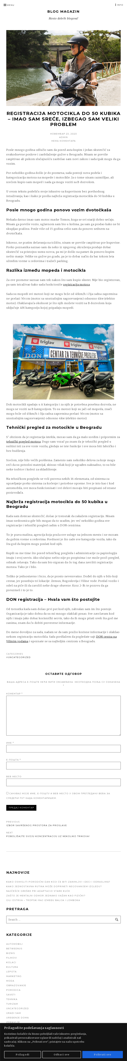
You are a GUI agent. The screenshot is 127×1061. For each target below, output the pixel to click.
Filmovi (11, 958)
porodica (13, 990)
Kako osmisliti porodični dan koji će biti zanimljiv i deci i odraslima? (58, 882)
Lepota (11, 971)
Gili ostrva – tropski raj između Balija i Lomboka (43, 900)
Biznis (10, 953)
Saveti (11, 994)
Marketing (14, 976)
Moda (10, 981)
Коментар (14, 693)
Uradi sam (13, 1013)
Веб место (14, 776)
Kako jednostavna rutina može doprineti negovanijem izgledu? (54, 886)
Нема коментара (63, 141)
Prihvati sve (102, 1054)
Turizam (12, 1004)
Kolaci (11, 962)
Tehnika (12, 999)
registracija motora (76, 284)
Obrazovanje (16, 985)
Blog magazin (63, 11)
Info (120, 5)
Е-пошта (13, 760)
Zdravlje (13, 1022)
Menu (10, 5)
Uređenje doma (17, 1017)
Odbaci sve (61, 1054)
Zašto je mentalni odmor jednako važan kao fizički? (45, 895)
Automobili (14, 944)
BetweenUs (14, 948)
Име (10, 743)
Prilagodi (22, 1054)
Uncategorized (19, 657)
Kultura (12, 967)
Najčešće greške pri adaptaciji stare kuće (38, 891)
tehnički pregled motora (23, 441)
